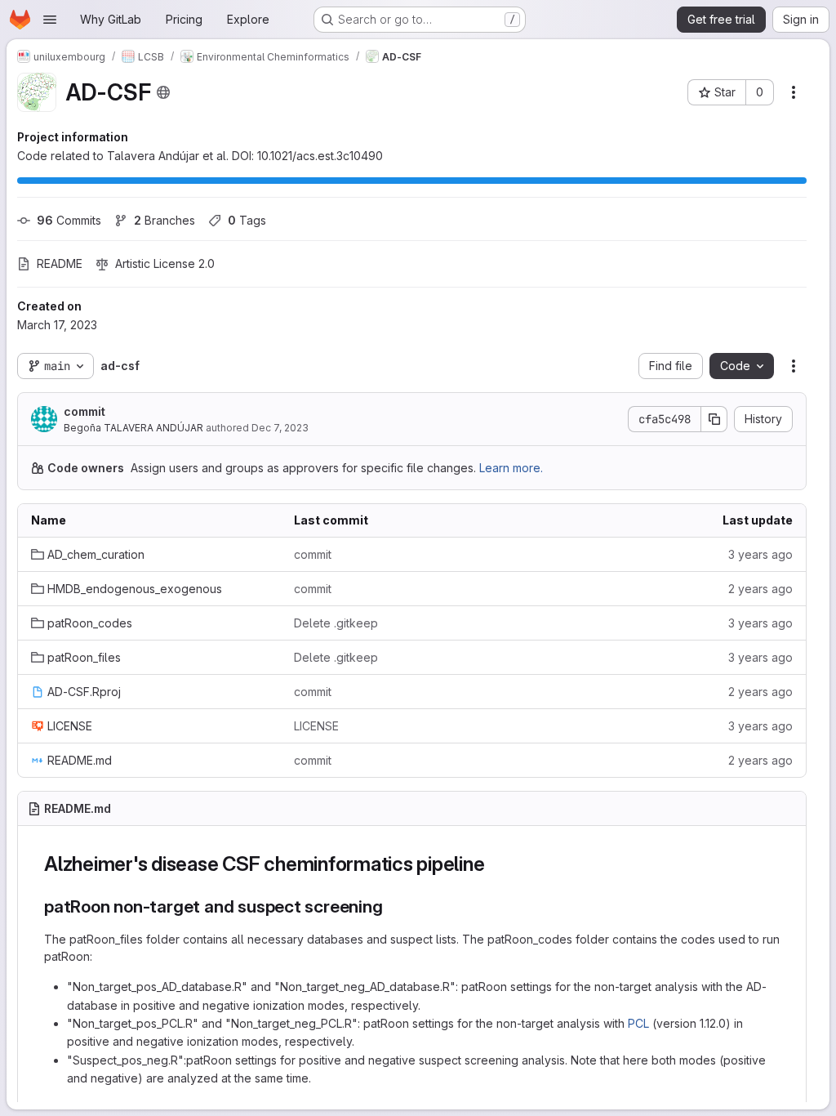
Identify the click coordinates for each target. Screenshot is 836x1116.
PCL (638, 1023)
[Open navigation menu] (50, 20)
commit (84, 411)
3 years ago (760, 554)
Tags (247, 220)
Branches (164, 220)
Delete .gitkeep (336, 623)
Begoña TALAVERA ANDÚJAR (133, 428)
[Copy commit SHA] (714, 419)
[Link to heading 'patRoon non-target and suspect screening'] (392, 906)
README (59, 263)
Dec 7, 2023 (280, 428)
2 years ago (760, 589)
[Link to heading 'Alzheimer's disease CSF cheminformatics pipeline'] (494, 864)
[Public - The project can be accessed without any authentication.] (163, 92)
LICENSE (316, 726)
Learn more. (511, 468)
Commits (69, 220)
